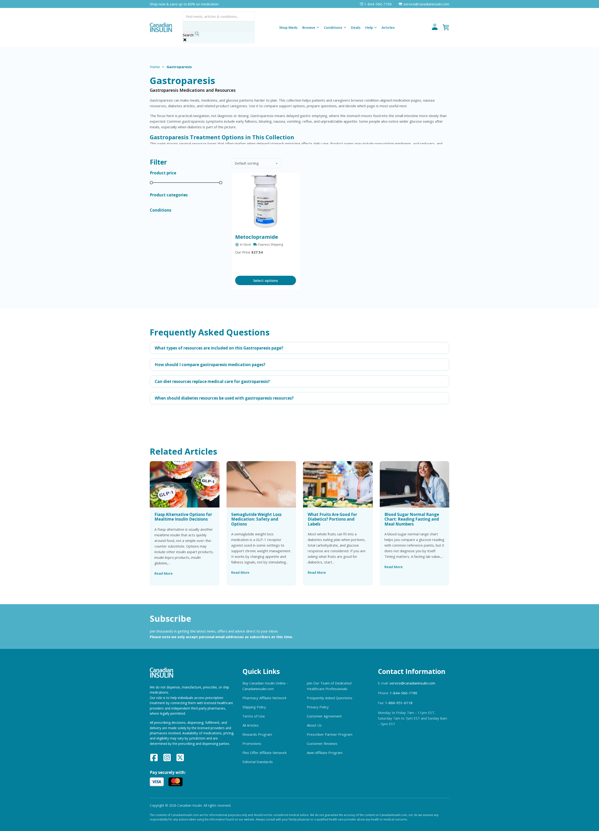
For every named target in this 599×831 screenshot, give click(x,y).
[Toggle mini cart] (446, 27)
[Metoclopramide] (266, 202)
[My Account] (434, 27)
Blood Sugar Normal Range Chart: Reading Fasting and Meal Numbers (411, 519)
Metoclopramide (256, 236)
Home (155, 66)
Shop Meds (288, 27)
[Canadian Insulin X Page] (180, 758)
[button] (299, 348)
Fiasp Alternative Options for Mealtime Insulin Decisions (183, 517)
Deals (356, 27)
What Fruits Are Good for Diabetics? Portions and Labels (332, 519)
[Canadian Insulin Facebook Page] (154, 758)
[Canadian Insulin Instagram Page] (167, 758)
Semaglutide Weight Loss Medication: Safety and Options (256, 519)
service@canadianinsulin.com (412, 683)
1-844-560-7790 (403, 693)
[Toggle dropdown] (317, 27)
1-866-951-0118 (399, 702)
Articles (388, 27)
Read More (163, 573)
